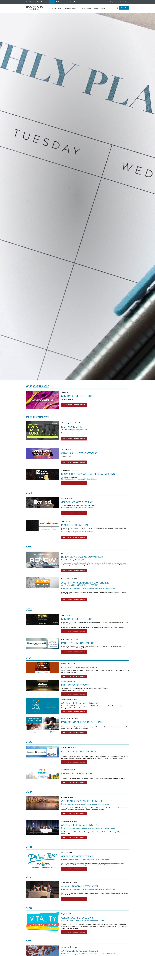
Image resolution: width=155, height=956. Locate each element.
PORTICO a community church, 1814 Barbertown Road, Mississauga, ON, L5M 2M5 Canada (88, 588)
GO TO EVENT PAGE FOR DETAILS (74, 537)
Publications (59, 2)
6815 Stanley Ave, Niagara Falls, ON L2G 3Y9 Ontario (77, 507)
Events (52, 2)
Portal (66, 2)
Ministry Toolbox (74, 2)
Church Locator (30, 2)
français (112, 2)
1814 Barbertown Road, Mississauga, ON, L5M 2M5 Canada (79, 479)
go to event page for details (74, 676)
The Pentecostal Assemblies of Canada (34, 8)
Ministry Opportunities (42, 2)
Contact (127, 2)
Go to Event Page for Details (74, 405)
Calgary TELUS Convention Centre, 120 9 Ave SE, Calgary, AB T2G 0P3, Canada (85, 804)
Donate (124, 7)
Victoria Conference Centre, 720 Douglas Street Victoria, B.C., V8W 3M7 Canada (85, 859)
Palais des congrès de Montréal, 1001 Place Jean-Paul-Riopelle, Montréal (83, 920)
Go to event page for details (74, 483)
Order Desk (119, 2)
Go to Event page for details (74, 513)
